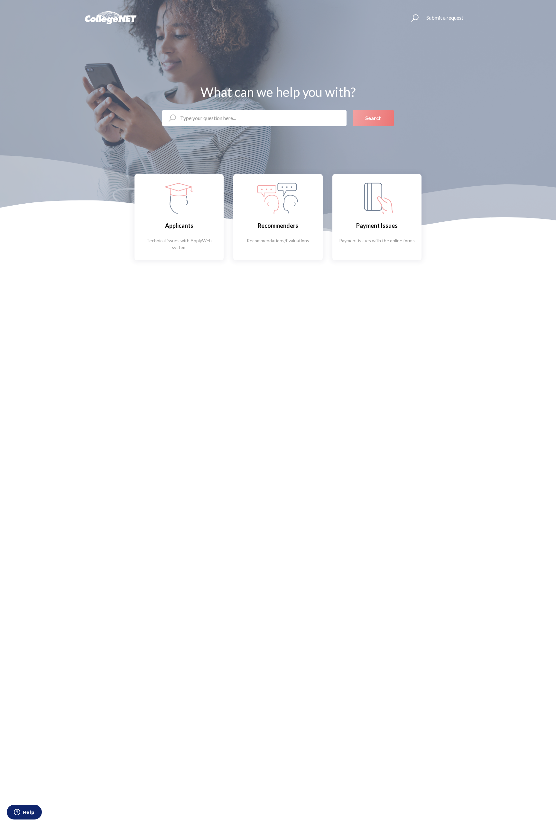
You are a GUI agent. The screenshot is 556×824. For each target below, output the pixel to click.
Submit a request (444, 17)
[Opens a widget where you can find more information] (24, 813)
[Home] (111, 17)
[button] (412, 18)
